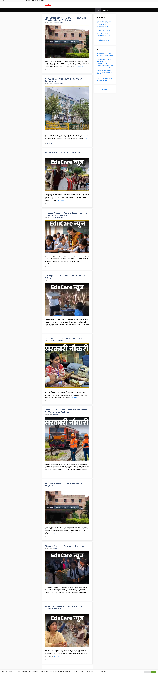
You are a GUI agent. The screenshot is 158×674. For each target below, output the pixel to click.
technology (99, 80)
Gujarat (107, 65)
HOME (98, 10)
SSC (112, 78)
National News (49, 143)
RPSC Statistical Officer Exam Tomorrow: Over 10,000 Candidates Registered (65, 19)
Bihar (106, 53)
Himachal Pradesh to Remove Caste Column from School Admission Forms (67, 214)
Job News (99, 69)
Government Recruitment (101, 65)
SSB (110, 78)
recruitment (106, 76)
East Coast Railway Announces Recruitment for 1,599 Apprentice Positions (66, 410)
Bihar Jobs (109, 53)
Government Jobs (104, 63)
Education (48, 69)
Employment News (104, 61)
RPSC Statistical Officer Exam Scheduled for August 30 (64, 484)
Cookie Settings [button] (147, 671)
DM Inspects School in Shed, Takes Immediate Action (65, 276)
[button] (113, 10)
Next (53, 667)
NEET (98, 72)
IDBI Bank (111, 65)
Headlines (48, 400)
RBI (101, 76)
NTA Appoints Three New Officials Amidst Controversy (63, 80)
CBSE (105, 55)
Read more (80, 66)
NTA (100, 72)
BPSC (102, 55)
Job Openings (105, 69)
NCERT (109, 70)
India (98, 67)
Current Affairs (110, 55)
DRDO (104, 57)
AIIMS (98, 53)
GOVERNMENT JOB (106, 10)
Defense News (99, 56)
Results (98, 78)
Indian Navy (107, 67)
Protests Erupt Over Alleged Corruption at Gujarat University (64, 607)
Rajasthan (100, 74)
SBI (105, 78)
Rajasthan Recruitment (107, 73)
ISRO (111, 67)
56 (50, 667)
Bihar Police (99, 55)
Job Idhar (47, 5)
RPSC (102, 78)
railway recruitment (108, 72)
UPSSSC (106, 80)
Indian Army (102, 67)
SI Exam (107, 78)
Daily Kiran (105, 89)
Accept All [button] (154, 671)
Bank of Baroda (102, 53)
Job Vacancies (105, 70)
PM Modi (103, 72)
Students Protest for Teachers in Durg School (65, 546)
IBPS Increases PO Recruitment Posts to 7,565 (65, 338)
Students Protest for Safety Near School (63, 152)
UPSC (102, 80)
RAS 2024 (98, 76)
